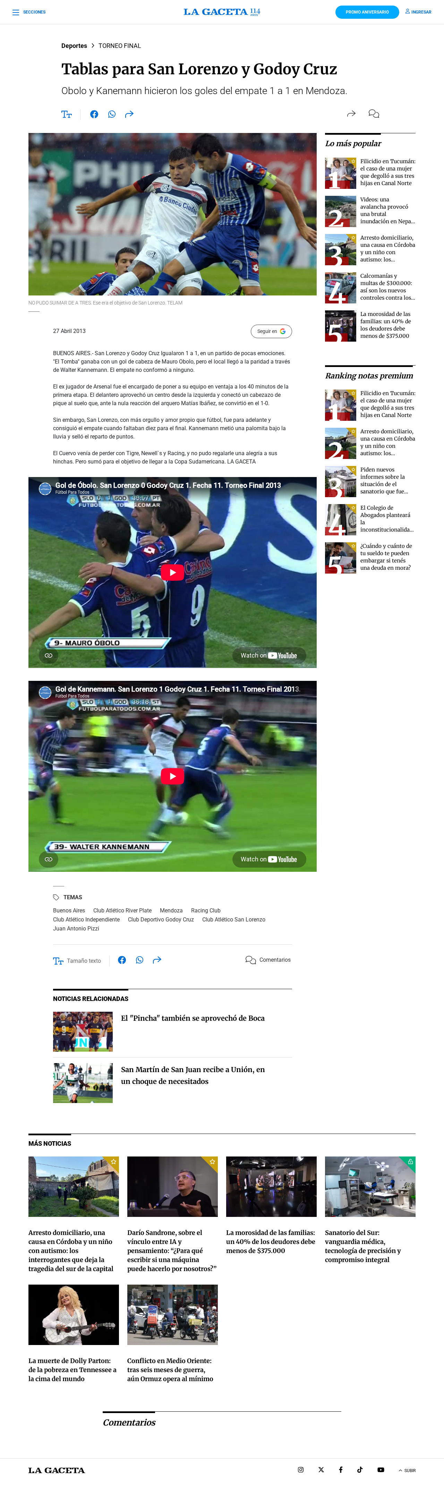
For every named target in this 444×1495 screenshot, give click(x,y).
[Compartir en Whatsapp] (112, 115)
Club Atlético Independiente (86, 919)
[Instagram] (301, 1470)
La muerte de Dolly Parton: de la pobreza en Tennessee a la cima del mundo (72, 1370)
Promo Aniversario (367, 12)
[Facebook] (341, 1470)
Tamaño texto (84, 961)
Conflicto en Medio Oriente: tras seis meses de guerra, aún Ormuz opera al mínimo (170, 1370)
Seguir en (267, 331)
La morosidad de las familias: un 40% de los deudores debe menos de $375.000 (270, 1242)
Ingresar (421, 12)
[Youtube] (380, 1470)
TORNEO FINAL (120, 45)
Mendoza (171, 910)
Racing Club (206, 910)
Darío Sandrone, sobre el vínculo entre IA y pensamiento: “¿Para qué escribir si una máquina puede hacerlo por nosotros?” (172, 1251)
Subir (410, 1470)
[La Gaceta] (222, 12)
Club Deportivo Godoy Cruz (161, 919)
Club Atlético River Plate (122, 910)
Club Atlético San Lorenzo (233, 919)
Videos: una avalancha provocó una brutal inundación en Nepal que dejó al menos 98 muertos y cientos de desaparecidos (386, 221)
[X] (321, 1470)
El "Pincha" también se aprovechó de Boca (193, 1018)
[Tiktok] (360, 1470)
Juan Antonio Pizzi (76, 928)
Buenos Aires (69, 910)
